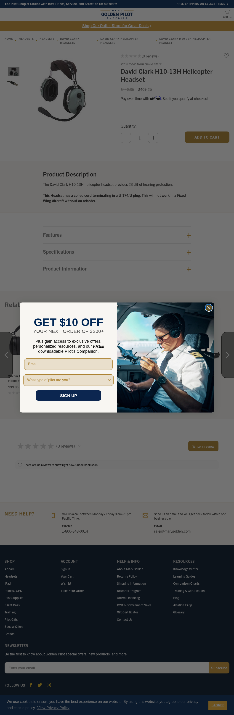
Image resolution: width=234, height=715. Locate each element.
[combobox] (67, 380)
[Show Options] (109, 380)
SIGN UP (68, 395)
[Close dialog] (208, 307)
